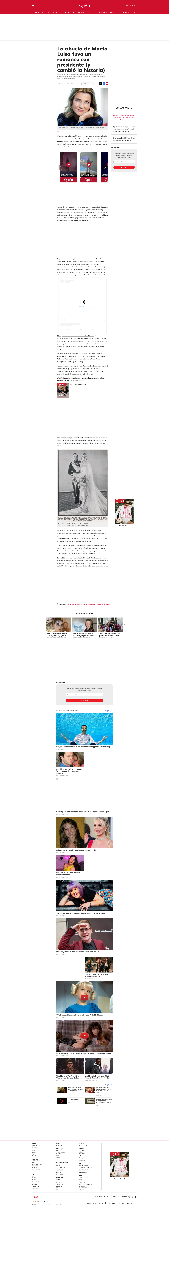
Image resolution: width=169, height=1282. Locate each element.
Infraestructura (84, 1169)
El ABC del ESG (83, 1187)
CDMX (80, 1155)
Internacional (59, 1184)
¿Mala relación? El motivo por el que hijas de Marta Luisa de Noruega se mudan (110, 635)
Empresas (58, 1179)
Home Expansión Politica (62, 1181)
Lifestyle (58, 1172)
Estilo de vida (36, 1181)
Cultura (125, 13)
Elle (33, 1174)
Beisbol (57, 1165)
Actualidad (35, 1186)
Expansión (59, 1178)
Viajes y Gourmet (37, 1154)
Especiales (58, 1145)
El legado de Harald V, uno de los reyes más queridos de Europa (124, 139)
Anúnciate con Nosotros (126, 1203)
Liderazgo (35, 1188)
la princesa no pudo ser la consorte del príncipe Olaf (74, 563)
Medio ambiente (83, 1177)
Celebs (34, 1179)
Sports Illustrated (61, 1162)
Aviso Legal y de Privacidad (95, 1203)
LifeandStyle (83, 1145)
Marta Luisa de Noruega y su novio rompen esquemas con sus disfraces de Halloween (57, 635)
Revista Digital (131, 5)
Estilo (57, 1150)
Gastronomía (36, 1160)
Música (57, 1157)
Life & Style (59, 1149)
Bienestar (34, 1167)
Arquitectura (83, 1171)
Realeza (57, 13)
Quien (129, 1197)
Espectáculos (42, 13)
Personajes (35, 1165)
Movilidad (82, 1182)
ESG (56, 1189)
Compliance (111, 1203)
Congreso (82, 1153)
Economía (58, 1182)
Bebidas (34, 1162)
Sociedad (82, 1160)
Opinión (57, 1143)
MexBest (35, 1159)
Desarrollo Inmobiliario (86, 1167)
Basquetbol (59, 1169)
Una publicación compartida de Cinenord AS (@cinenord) (83, 330)
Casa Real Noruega (74, 604)
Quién (34, 1144)
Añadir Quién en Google (87, 83)
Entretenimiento (60, 1152)
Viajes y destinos (37, 1164)
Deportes (58, 1153)
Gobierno (82, 1150)
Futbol (57, 1164)
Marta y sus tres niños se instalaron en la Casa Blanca (75, 336)
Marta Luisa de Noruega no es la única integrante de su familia (86, 136)
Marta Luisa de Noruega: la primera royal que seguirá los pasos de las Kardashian (83, 635)
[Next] (124, 624)
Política (81, 1149)
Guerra (84, 604)
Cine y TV (57, 1155)
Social (81, 1179)
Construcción (83, 1165)
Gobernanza (83, 1181)
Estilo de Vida (36, 1169)
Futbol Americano (60, 1167)
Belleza (92, 13)
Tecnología (58, 1186)
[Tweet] (100, 83)
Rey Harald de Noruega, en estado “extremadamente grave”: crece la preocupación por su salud (124, 129)
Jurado (34, 1171)
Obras (57, 1187)
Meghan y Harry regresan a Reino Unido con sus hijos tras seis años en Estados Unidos (124, 117)
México (81, 1152)
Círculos (69, 13)
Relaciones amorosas (96, 604)
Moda (81, 13)
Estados (81, 1157)
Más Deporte (59, 1171)
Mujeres (34, 1185)
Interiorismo (83, 1172)
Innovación (82, 1186)
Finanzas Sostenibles (85, 1184)
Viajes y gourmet (108, 13)
